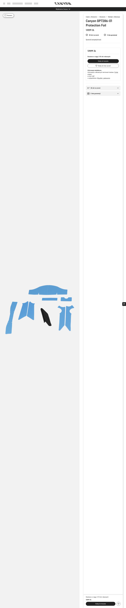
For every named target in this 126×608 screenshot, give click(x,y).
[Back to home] (63, 3)
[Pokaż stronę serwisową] (124, 304)
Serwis (36, 3)
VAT (93, 76)
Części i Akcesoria (91, 17)
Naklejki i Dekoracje (114, 17)
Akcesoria (102, 17)
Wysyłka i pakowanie (103, 78)
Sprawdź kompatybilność (93, 39)
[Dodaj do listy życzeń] (118, 604)
